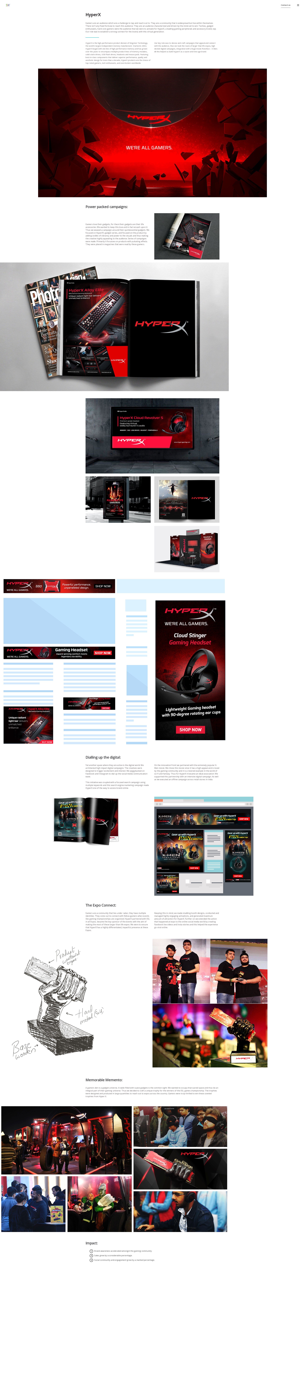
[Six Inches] (8, 5)
